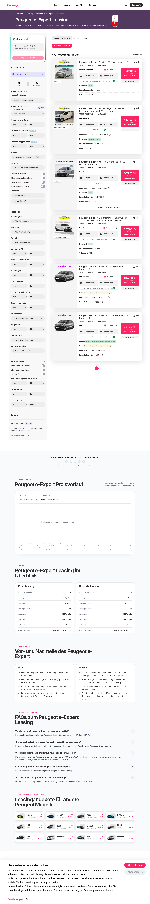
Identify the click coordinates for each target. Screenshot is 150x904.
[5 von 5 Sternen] (84, 462)
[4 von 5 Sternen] (79, 462)
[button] (27, 39)
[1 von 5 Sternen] (66, 462)
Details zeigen (15, 899)
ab (14, 394)
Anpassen (133, 872)
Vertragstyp (45, 495)
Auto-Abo (79, 5)
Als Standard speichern (20, 435)
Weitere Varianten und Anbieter (108, 207)
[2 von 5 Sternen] (71, 462)
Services (92, 5)
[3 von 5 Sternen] (75, 462)
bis (31, 394)
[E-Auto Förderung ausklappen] (42, 74)
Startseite (19, 14)
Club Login (136, 5)
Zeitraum (22, 495)
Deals (56, 5)
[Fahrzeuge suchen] (121, 5)
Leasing (67, 5)
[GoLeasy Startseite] (20, 5)
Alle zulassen (135, 865)
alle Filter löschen (80, 38)
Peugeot (49, 14)
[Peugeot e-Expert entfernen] (44, 95)
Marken (39, 14)
